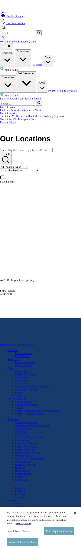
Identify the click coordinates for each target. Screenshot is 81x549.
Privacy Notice (23, 523)
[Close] (75, 513)
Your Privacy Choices (19, 531)
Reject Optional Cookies (59, 531)
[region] (40, 528)
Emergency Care (27, 41)
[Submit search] (39, 32)
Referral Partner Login (12, 98)
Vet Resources (26, 73)
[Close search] (3, 37)
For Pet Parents (8, 107)
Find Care (7, 53)
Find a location (8, 344)
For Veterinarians (9, 113)
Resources (37, 64)
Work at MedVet (9, 41)
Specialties (23, 51)
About (48, 57)
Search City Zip (8, 150)
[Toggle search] (3, 27)
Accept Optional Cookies (22, 542)
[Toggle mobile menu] (6, 46)
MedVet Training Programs (62, 90)
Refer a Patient (33, 98)
